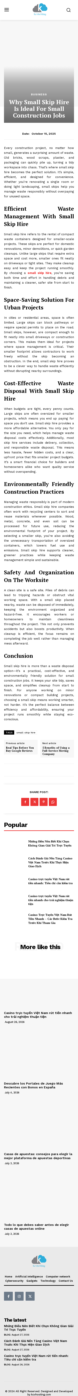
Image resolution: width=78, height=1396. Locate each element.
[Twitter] (34, 802)
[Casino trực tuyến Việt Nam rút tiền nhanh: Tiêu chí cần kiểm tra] (14, 881)
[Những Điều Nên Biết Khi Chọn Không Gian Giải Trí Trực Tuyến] (14, 843)
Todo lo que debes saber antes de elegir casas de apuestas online (36, 1226)
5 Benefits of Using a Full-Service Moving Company (56, 751)
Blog (7, 1334)
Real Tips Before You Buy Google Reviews (20, 749)
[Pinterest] (44, 802)
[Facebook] (25, 802)
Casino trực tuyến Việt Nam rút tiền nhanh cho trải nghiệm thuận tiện (50, 900)
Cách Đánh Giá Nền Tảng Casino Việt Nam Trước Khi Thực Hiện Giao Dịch (50, 862)
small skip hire (26, 732)
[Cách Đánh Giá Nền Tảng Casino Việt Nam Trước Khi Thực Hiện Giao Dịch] (14, 862)
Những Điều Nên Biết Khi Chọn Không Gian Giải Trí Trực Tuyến (49, 843)
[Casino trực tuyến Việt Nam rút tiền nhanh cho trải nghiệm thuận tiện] (14, 900)
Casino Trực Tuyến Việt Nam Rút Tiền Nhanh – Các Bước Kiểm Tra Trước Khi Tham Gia (50, 918)
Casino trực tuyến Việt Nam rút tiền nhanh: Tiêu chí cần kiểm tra (50, 881)
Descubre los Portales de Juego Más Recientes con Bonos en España (33, 1085)
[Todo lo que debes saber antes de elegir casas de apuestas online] (39, 1195)
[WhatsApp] (53, 802)
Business (39, 94)
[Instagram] (19, 1296)
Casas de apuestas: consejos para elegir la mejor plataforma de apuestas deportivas (38, 1156)
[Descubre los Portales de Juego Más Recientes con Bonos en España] (39, 1053)
